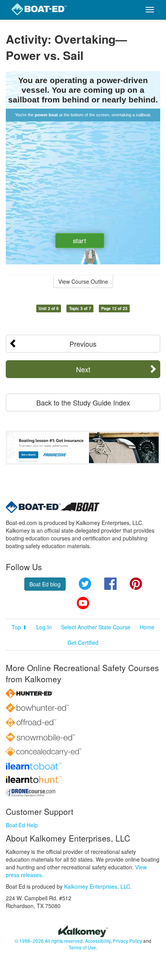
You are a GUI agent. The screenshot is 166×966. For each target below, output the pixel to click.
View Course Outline (83, 281)
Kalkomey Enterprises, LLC (97, 886)
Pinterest (136, 584)
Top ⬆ (19, 627)
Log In (44, 627)
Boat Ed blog (45, 584)
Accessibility (97, 940)
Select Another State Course (95, 627)
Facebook (110, 584)
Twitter (85, 584)
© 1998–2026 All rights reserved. (49, 940)
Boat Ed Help (22, 825)
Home (147, 627)
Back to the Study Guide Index (83, 402)
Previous (83, 344)
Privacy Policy (127, 940)
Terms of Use (82, 947)
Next (83, 369)
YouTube (83, 603)
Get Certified (83, 642)
